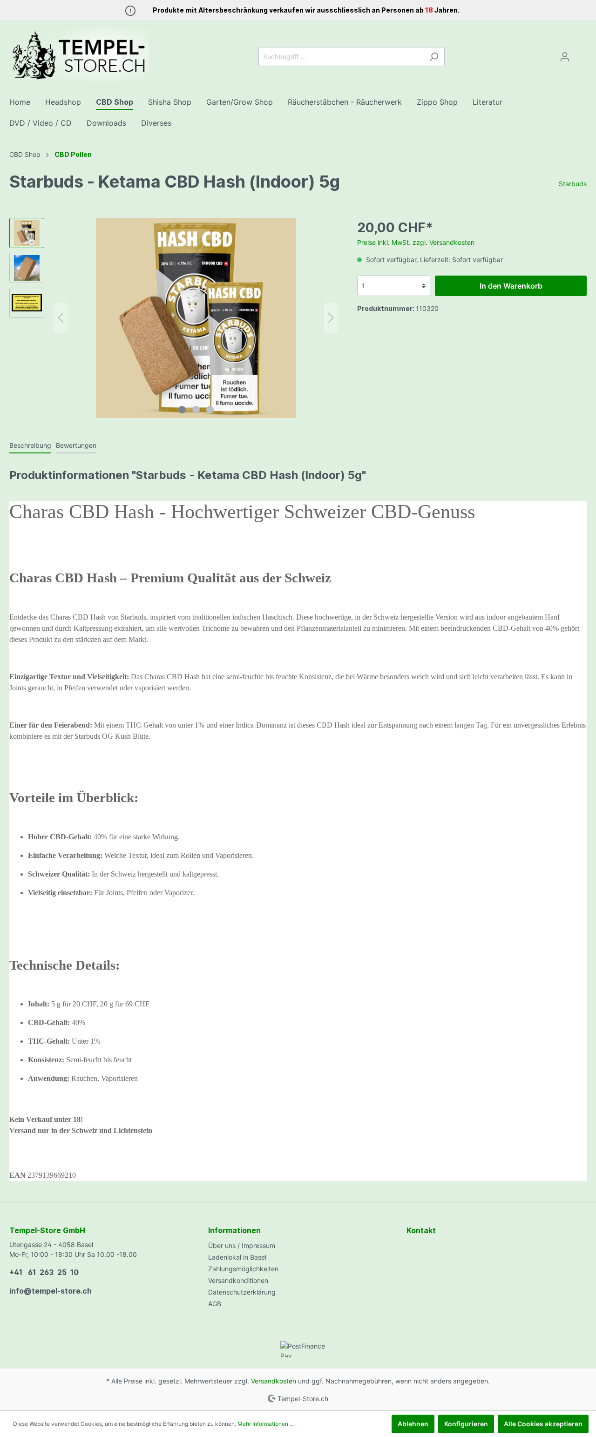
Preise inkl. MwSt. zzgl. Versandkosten (415, 242)
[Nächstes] (331, 318)
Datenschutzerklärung (242, 1292)
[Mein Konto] (565, 57)
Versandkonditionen (238, 1280)
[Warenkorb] (581, 53)
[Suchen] (434, 56)
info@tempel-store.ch (50, 1290)
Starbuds (573, 184)
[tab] (30, 445)
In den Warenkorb (511, 285)
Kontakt (421, 1230)
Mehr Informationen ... (265, 1423)
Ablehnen (413, 1424)
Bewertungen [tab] (76, 445)
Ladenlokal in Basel (237, 1257)
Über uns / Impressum (241, 1245)
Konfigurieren (466, 1424)
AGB (214, 1304)
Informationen (234, 1230)
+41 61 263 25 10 (44, 1272)
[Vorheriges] (61, 318)
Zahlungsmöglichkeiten (243, 1269)
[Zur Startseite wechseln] (79, 54)
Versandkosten (273, 1381)
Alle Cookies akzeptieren (543, 1424)
